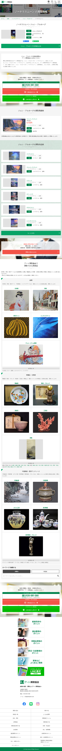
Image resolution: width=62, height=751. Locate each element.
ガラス (14, 467)
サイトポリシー (15, 745)
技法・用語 (15, 718)
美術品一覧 (15, 714)
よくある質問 (46, 714)
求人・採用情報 (46, 729)
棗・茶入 (50, 465)
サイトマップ (46, 745)
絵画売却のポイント (46, 733)
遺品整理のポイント (15, 733)
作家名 (16, 571)
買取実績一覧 (46, 722)
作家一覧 (46, 710)
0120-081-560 (26, 693)
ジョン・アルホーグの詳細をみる (31, 46)
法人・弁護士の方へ (15, 741)
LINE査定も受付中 (31, 99)
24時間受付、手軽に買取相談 (31, 89)
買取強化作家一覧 (15, 725)
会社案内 (15, 729)
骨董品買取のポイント (15, 737)
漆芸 (18, 467)
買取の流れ (15, 710)
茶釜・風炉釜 (44, 465)
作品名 (45, 571)
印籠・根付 (20, 465)
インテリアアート (36, 33)
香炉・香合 (55, 465)
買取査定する (31, 92)
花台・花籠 (26, 465)
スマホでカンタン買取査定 (31, 96)
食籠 (12, 467)
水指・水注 (38, 465)
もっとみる (31, 233)
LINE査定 (15, 722)
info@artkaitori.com (29, 696)
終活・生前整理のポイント (46, 737)
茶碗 (34, 465)
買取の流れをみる (31, 252)
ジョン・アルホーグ (37, 31)
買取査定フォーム (46, 718)
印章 (21, 467)
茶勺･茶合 (7, 467)
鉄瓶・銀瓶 (15, 465)
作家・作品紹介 (46, 725)
